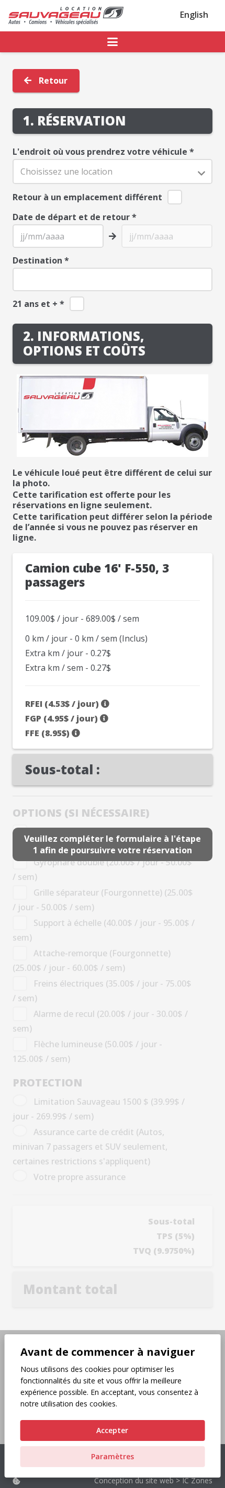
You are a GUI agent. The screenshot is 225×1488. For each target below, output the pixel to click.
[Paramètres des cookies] (16, 1481)
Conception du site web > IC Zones (153, 1480)
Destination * (41, 260)
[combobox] (112, 172)
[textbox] (112, 172)
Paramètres (112, 1456)
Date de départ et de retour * (75, 217)
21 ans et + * (38, 304)
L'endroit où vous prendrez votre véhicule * (103, 151)
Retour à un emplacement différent (87, 197)
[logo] (65, 16)
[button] (112, 42)
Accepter (112, 1430)
